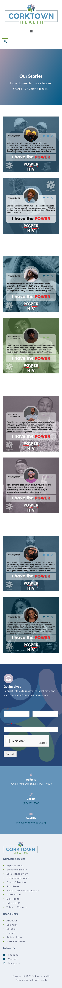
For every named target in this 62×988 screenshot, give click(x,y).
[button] (31, 32)
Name (8, 708)
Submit (10, 754)
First (6, 718)
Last (34, 718)
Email (8, 724)
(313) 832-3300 (31, 803)
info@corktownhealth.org (31, 822)
